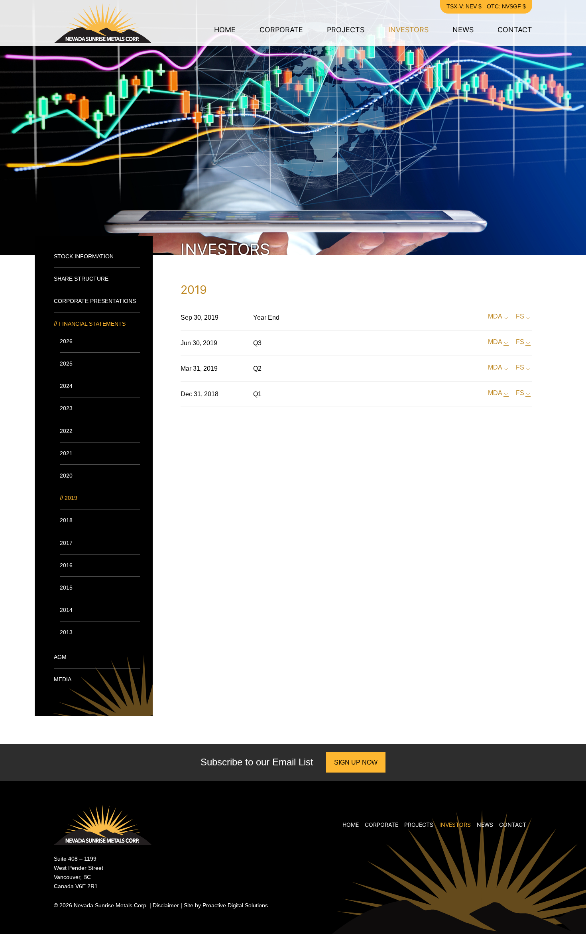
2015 (66, 587)
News (463, 30)
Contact (515, 30)
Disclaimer (166, 905)
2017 (66, 543)
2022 (66, 431)
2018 (66, 520)
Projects (345, 30)
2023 (66, 408)
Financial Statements (92, 324)
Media (62, 679)
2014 (66, 610)
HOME (225, 30)
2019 (71, 498)
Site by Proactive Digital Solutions (226, 905)
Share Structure (81, 278)
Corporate (281, 30)
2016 (66, 565)
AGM (60, 657)
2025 (66, 363)
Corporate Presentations (95, 301)
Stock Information (84, 256)
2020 (66, 475)
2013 (66, 632)
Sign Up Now (356, 762)
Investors (408, 30)
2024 (66, 386)
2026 (66, 341)
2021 (66, 453)
